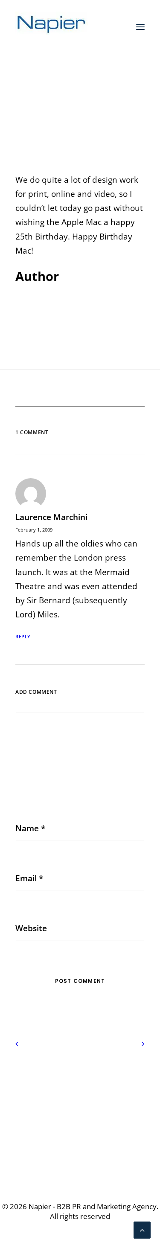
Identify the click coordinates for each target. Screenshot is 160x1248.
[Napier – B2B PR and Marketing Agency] (51, 27)
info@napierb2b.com (80, 1151)
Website (31, 928)
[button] (140, 27)
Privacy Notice (80, 1078)
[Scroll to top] (142, 1229)
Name (30, 828)
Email (29, 878)
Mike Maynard (95, 113)
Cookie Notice (80, 1092)
